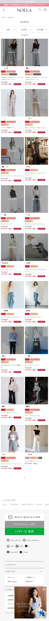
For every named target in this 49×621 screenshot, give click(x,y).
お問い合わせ (12, 581)
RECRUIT (29, 581)
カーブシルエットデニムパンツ (12, 317)
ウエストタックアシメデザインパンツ (36, 270)
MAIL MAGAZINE (27, 517)
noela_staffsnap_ (33, 540)
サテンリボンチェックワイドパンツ (36, 174)
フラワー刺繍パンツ (8, 127)
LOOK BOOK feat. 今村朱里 (24, 1)
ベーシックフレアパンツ (9, 413)
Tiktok (25, 552)
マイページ (11, 577)
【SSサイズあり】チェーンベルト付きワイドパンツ (12, 78)
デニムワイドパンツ (32, 365)
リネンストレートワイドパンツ (12, 176)
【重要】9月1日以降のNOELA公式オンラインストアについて (24, 5)
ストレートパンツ (7, 224)
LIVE (12, 546)
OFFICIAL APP (25, 524)
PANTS (10, 17)
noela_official (15, 540)
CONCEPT (11, 564)
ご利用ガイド (30, 577)
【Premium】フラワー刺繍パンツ (12, 366)
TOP (3, 17)
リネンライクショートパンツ (11, 463)
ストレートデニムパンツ (33, 317)
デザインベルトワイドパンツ (35, 224)
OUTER (14, 505)
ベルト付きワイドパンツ (33, 461)
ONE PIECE (27, 505)
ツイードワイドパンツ (32, 415)
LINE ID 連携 (24, 531)
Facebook (14, 552)
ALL (5, 505)
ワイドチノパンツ (7, 269)
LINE (21, 546)
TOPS (39, 505)
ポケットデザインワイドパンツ (36, 127)
